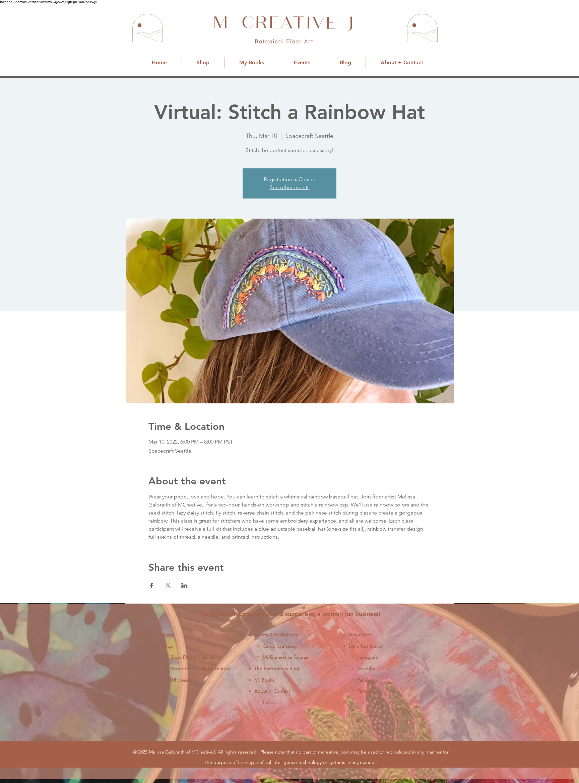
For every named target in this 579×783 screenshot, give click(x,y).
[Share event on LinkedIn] (184, 585)
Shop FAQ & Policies (192, 657)
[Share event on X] (168, 585)
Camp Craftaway (280, 646)
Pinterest (366, 691)
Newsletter (360, 635)
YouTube (366, 668)
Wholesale (181, 680)
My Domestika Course (286, 657)
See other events (290, 187)
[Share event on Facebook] (151, 585)
